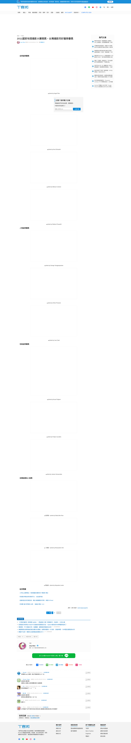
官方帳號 (51, 664)
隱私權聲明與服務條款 (77, 728)
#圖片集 (35, 636)
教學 (44, 12)
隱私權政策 (85, 1)
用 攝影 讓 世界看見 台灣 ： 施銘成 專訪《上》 (32, 604)
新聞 (19, 12)
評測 (40, 12)
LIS (23, 686)
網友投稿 (102, 736)
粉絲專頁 (41, 664)
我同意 (110, 1)
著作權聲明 (74, 731)
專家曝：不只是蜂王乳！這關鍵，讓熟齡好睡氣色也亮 (35, 627)
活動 (52, 12)
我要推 (88, 673)
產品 (24, 12)
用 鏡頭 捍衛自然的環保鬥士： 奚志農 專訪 (31, 596)
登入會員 (32, 715)
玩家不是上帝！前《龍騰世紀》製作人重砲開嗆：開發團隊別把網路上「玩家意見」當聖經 (103, 67)
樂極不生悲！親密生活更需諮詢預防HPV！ (32, 632)
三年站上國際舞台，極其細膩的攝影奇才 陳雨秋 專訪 (34, 593)
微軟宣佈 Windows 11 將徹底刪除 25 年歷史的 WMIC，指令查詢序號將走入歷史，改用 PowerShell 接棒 (103, 57)
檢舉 (48, 672)
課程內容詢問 (104, 731)
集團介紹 (58, 728)
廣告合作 (58, 731)
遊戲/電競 (34, 12)
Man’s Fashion (90, 731)
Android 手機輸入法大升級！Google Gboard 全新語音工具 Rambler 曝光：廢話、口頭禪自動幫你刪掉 (103, 87)
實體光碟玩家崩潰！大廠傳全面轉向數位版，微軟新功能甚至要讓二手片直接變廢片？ (103, 77)
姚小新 (24, 693)
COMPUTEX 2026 (86, 12)
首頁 (18, 35)
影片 (48, 12)
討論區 (58, 12)
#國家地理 (28, 636)
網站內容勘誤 (104, 728)
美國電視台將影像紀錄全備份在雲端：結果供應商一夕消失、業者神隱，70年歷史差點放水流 (47, 629)
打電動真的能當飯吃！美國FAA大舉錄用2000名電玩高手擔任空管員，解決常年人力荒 (103, 47)
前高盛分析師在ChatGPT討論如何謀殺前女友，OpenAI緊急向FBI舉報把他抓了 (42, 624)
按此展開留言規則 (35, 717)
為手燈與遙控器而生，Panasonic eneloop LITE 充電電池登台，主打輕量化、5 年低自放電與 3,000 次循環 (103, 82)
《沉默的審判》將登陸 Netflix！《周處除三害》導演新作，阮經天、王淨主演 (42, 622)
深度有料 (76, 12)
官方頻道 (61, 664)
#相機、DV (20, 636)
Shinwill (24, 672)
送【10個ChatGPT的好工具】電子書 (51, 655)
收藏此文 (42, 42)
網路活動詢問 (104, 733)
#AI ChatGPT (68, 12)
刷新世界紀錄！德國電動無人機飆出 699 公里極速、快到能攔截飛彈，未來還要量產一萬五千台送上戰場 (103, 42)
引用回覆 (45, 672)
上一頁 (48, 612)
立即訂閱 (76, 109)
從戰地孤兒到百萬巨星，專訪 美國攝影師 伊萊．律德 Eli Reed (36, 600)
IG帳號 (80, 664)
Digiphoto (88, 733)
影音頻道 (71, 664)
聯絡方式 (58, 733)
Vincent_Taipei (26, 679)
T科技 (22, 35)
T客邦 (87, 728)
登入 (108, 7)
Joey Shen (22, 42)
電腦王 (87, 736)
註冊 (112, 7)
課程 (62, 12)
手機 (29, 12)
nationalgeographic (82, 608)
